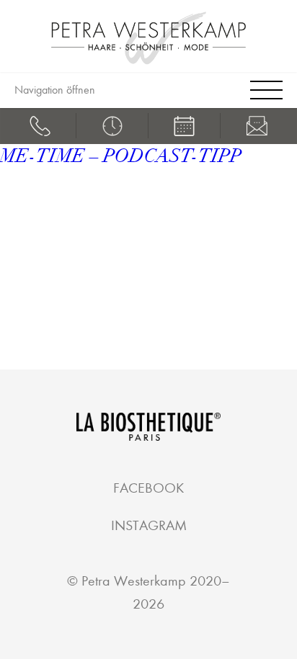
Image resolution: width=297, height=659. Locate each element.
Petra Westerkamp (133, 581)
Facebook (148, 488)
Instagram (149, 525)
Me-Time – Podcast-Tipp (120, 156)
